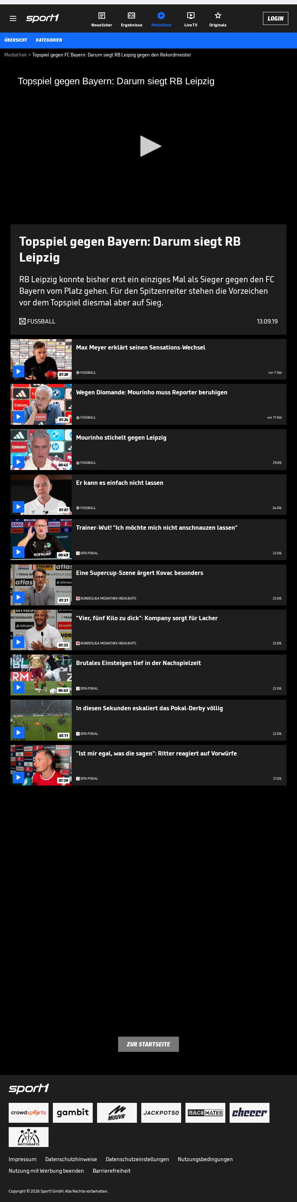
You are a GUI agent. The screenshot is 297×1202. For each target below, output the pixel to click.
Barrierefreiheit (111, 1170)
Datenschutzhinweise (71, 1159)
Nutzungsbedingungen (205, 1159)
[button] (148, 146)
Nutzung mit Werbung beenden (46, 1170)
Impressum (23, 1159)
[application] (148, 146)
